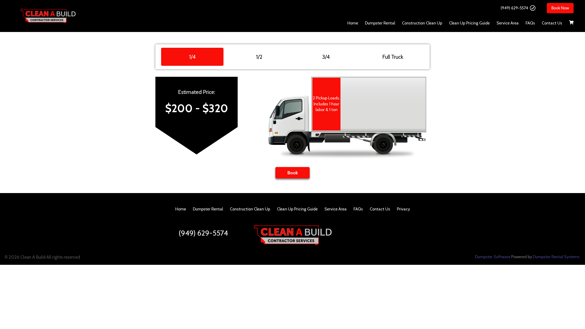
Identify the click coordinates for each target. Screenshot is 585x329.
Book (292, 172)
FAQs (530, 23)
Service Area (508, 23)
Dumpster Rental (380, 23)
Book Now (560, 8)
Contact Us (552, 23)
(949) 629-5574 (514, 8)
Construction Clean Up (422, 23)
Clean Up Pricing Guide (469, 23)
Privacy (403, 209)
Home (352, 23)
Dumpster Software (492, 256)
